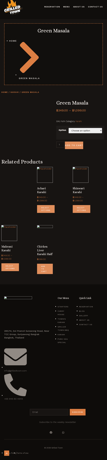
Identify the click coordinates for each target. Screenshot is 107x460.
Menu (66, 7)
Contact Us (95, 7)
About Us (79, 7)
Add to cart (74, 145)
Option (62, 130)
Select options (45, 209)
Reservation (52, 7)
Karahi (15, 92)
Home (4, 92)
